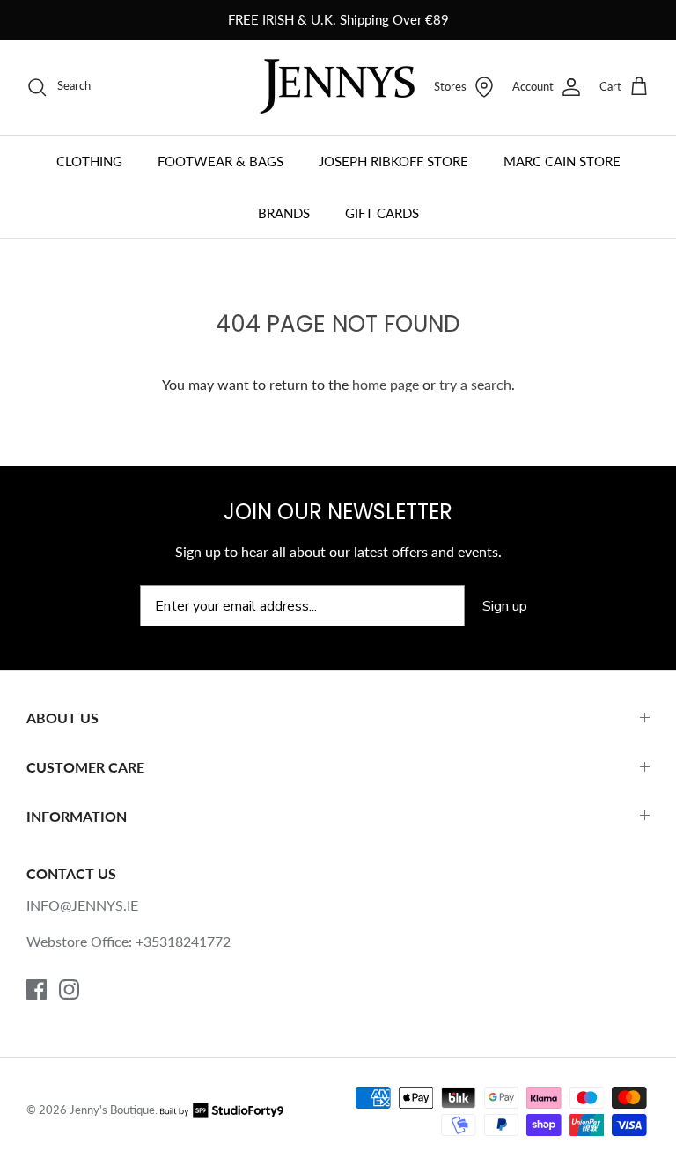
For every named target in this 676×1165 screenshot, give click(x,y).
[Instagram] (69, 989)
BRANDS (284, 213)
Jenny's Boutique (112, 1110)
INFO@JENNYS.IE (82, 905)
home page (385, 384)
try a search (475, 384)
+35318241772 (183, 941)
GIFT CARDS (382, 213)
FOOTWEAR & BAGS (220, 161)
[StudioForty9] (221, 1110)
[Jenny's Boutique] (337, 86)
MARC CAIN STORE (562, 161)
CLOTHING (89, 161)
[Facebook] (36, 989)
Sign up (504, 606)
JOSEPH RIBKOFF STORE (393, 161)
